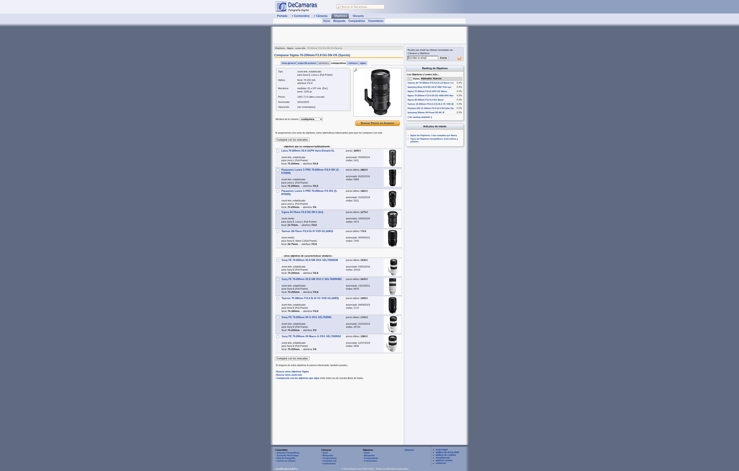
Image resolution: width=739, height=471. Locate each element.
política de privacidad (447, 452)
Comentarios (375, 20)
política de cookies (446, 455)
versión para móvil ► (286, 469)
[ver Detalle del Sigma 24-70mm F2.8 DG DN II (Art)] (392, 219)
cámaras (352, 63)
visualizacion (443, 457)
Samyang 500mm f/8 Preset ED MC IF (426, 112)
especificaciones (307, 63)
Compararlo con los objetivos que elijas (297, 378)
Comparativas (357, 20)
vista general (288, 63)
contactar (441, 463)
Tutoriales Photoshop (287, 455)
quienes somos (444, 460)
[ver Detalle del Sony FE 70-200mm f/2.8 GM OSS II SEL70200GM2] (392, 286)
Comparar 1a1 (330, 461)
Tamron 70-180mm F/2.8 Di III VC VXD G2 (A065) (310, 298)
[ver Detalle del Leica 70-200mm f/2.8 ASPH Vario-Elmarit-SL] (392, 158)
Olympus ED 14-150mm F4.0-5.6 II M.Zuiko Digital (432, 108)
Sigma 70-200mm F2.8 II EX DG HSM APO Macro (431, 95)
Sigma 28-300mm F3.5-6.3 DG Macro (425, 100)
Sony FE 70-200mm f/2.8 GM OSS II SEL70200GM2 (312, 279)
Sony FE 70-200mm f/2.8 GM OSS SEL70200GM (310, 260)
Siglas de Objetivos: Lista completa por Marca (433, 135)
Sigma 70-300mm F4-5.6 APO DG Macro (427, 91)
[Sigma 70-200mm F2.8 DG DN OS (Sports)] (378, 92)
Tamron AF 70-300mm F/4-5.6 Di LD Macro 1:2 (430, 83)
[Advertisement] (343, 35)
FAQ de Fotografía (286, 458)
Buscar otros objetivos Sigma (292, 371)
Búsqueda (339, 20)
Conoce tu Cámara (286, 461)
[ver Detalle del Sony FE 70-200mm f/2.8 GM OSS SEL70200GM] (392, 267)
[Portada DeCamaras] (304, 6)
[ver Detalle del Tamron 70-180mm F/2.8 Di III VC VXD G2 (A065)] (392, 305)
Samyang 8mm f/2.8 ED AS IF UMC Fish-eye (429, 87)
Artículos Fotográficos (288, 453)
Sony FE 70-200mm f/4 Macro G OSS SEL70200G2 (311, 336)
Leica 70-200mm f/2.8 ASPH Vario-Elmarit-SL (307, 150)
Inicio (326, 20)
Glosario (409, 450)
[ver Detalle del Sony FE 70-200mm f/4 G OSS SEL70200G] (392, 324)
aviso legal (441, 449)
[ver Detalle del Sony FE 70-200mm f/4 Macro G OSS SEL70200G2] (392, 343)
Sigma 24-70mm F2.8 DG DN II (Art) (302, 212)
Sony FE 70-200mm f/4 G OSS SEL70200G (307, 317)
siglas (363, 63)
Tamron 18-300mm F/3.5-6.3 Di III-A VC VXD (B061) (432, 104)
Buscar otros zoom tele (289, 375)
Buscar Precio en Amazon (377, 123)
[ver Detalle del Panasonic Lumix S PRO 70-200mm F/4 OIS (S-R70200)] (392, 199)
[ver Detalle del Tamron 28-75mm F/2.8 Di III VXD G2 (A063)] (392, 238)
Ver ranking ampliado (420, 117)
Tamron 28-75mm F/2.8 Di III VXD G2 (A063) (307, 231)
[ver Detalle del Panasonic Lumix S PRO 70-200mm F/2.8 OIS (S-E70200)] (392, 178)
